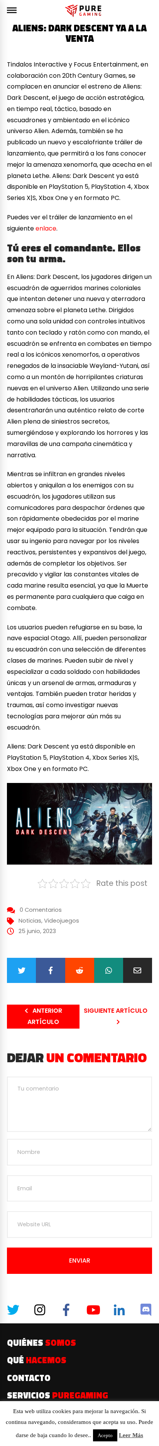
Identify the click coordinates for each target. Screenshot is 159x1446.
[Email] (137, 970)
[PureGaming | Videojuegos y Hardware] (84, 10)
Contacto (29, 1377)
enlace (46, 228)
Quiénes (41, 1342)
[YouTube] (92, 1310)
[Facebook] (50, 970)
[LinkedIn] (119, 1310)
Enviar (79, 1260)
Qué (36, 1360)
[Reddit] (79, 970)
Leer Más (131, 1435)
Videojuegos (61, 921)
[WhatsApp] (108, 970)
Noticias (30, 921)
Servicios (57, 1395)
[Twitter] (21, 970)
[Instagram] (40, 1310)
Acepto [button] (105, 1435)
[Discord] (146, 1310)
